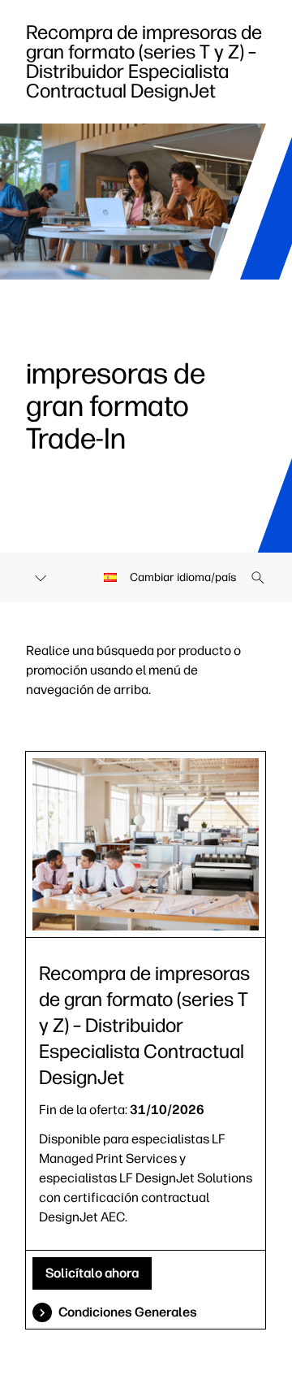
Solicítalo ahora (92, 1273)
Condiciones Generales (127, 1312)
